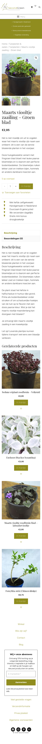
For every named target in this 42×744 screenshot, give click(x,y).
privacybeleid (19, 689)
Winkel (21, 624)
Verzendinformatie (21, 706)
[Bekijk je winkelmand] (31, 7)
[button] (36, 58)
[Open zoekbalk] (39, 7)
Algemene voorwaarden (21, 720)
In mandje (26, 186)
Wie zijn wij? (21, 631)
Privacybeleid (21, 713)
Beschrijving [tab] (10, 233)
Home (4, 44)
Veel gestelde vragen (21, 699)
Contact (21, 637)
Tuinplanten (14, 47)
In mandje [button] (21, 402)
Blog (21, 644)
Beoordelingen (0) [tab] (13, 238)
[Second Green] (14, 7)
